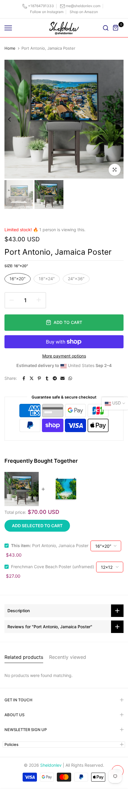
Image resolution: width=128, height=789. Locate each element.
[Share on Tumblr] (47, 378)
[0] (116, 28)
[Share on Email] (62, 378)
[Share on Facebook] (23, 378)
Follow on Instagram (46, 12)
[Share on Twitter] (31, 378)
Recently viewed (67, 657)
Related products (23, 657)
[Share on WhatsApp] (70, 378)
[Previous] (13, 119)
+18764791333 (41, 6)
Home (9, 48)
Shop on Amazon (84, 12)
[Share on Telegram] (54, 378)
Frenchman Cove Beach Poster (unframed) (52, 566)
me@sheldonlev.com (83, 6)
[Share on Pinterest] (39, 378)
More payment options (64, 355)
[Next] (115, 119)
